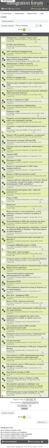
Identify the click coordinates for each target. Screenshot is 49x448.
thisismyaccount (27, 176)
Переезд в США (13, 111)
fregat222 (25, 86)
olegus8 (24, 269)
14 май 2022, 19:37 (35, 142)
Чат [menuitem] (19, 9)
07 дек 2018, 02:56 (34, 380)
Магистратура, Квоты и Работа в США (22, 378)
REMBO (24, 130)
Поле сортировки (16, 402)
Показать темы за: (19, 399)
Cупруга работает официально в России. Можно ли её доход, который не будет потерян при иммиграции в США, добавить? (27, 182)
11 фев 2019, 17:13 (35, 368)
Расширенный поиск (40, 25)
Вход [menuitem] (46, 9)
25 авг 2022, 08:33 (35, 130)
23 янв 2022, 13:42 (35, 186)
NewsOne (25, 312)
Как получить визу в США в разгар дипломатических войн (21, 327)
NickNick (25, 170)
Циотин (24, 39)
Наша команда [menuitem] (35, 441)
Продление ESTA (14, 281)
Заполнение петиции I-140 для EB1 (21, 140)
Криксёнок (25, 387)
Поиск (37, 25)
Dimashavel (26, 199)
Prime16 (24, 359)
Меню (6, 8)
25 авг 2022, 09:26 (36, 122)
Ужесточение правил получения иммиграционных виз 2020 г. (20, 274)
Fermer (24, 291)
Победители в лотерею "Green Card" (22, 38)
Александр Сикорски (29, 374)
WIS (23, 350)
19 (46, 208)
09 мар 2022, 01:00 (36, 162)
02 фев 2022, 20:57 (40, 176)
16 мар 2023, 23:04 (31, 65)
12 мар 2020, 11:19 (34, 291)
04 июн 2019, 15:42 (34, 335)
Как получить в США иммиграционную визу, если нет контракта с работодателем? (25, 356)
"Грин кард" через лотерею (18, 252)
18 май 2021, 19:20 (36, 223)
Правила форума (7, 21)
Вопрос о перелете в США (18, 100)
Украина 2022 (12, 154)
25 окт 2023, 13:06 (34, 61)
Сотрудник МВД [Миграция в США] (21, 245)
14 (44, 255)
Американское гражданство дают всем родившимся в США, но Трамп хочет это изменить (24, 318)
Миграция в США (14, 160)
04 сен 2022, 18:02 (38, 113)
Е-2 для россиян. (14, 341)
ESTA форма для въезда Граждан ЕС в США (25, 392)
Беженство (11, 205)
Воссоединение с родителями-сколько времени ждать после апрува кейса (27, 58)
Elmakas (25, 142)
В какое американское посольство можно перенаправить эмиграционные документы (25, 71)
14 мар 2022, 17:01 (35, 156)
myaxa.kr (25, 137)
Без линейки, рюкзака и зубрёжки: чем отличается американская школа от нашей (25, 385)
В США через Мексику (16, 45)
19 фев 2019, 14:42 (35, 359)
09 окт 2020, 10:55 (36, 253)
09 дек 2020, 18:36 (36, 241)
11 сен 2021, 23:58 (36, 206)
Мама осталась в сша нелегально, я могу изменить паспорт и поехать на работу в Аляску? (24, 213)
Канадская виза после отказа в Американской (26, 334)
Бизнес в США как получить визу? (21, 174)
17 (42, 208)
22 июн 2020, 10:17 (34, 277)
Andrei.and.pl (26, 113)
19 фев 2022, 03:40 (35, 170)
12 (40, 255)
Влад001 (25, 156)
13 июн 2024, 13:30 (35, 53)
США (42, 13)
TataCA (24, 79)
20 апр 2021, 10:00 (35, 233)
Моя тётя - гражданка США (18, 295)
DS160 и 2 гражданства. (16, 78)
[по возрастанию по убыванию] (24, 406)
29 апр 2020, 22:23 (35, 283)
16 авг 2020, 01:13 (35, 269)
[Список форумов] (24, 5)
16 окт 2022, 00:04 (36, 94)
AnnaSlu (24, 46)
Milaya (24, 61)
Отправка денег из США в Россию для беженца (26, 259)
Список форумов (8, 13)
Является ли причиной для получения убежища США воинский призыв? (27, 92)
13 (42, 255)
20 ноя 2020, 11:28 (36, 247)
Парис (24, 260)
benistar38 (25, 241)
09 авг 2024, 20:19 (35, 46)
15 (46, 255)
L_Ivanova (25, 303)
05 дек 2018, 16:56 (36, 387)
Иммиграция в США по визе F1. (20, 64)
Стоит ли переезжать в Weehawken (21, 106)
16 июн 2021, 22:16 (36, 217)
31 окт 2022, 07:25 (36, 86)
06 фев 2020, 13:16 (36, 312)
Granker (24, 53)
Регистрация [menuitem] (37, 9)
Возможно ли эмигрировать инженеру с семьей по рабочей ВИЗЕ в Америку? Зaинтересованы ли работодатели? (27, 229)
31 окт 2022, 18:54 (34, 79)
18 (44, 208)
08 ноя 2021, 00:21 (35, 193)
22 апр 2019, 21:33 (32, 350)
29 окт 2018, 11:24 (34, 393)
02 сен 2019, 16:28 (34, 329)
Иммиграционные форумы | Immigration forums (20, 13)
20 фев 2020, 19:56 (36, 303)
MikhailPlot (25, 253)
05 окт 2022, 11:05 (35, 101)
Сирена (24, 193)
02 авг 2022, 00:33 (36, 137)
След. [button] (29, 29)
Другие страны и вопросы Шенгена (33, 13)
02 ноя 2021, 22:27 (37, 199)
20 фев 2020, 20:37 (31, 297)
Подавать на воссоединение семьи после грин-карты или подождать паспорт (27, 119)
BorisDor (25, 107)
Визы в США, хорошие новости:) (20, 301)
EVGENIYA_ (26, 73)
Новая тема (7, 25)
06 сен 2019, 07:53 (34, 321)
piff (23, 65)
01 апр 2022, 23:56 (36, 150)
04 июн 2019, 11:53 (34, 342)
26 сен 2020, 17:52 (34, 260)
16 (40, 208)
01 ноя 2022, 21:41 (37, 73)
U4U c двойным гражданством (19, 51)
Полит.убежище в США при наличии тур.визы (26, 221)
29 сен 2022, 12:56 (35, 107)
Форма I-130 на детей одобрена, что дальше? (26, 135)
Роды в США (12, 198)
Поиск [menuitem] (13, 9)
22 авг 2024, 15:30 (34, 39)
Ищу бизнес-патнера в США (18, 372)
